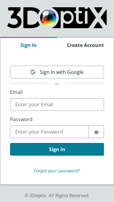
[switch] (96, 131)
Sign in (57, 149)
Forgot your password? (57, 171)
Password (21, 119)
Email (16, 92)
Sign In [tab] (28, 45)
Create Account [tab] (85, 45)
